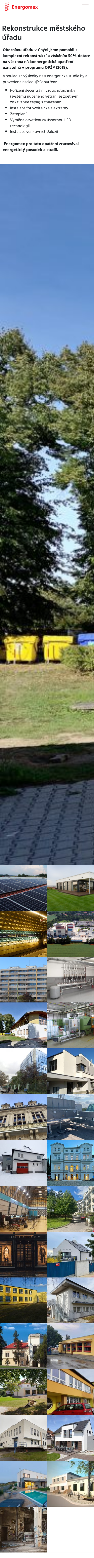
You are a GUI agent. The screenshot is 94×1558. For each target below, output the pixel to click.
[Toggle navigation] (85, 7)
